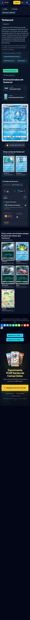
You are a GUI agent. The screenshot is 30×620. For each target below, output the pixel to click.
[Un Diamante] (6, 222)
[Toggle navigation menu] (27, 2)
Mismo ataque (22, 60)
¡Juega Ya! (16, 2)
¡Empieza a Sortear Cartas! (16, 388)
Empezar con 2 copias (14, 339)
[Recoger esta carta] (10, 70)
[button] (23, 2)
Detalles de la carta (9, 60)
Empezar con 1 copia (14, 335)
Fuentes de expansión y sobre (12, 56)
